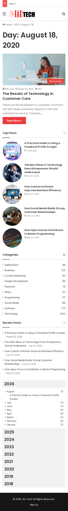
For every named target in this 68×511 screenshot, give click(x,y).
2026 (9, 384)
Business (10, 270)
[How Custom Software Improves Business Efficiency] (12, 194)
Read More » (14, 120)
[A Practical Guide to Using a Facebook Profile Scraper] (12, 151)
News (8, 292)
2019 (8, 476)
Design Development (16, 281)
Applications (11, 264)
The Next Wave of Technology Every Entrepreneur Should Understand (43, 168)
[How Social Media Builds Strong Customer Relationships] (12, 216)
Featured (10, 286)
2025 (9, 432)
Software (10, 308)
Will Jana (9, 89)
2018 (8, 484)
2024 (9, 439)
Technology (11, 313)
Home (8, 24)
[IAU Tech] (23, 14)
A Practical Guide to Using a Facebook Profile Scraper (42, 145)
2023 (9, 447)
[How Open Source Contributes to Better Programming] (12, 238)
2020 (16, 24)
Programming (12, 297)
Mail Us (34, 504)
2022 (9, 454)
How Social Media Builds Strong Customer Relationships (44, 210)
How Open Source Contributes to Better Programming (43, 232)
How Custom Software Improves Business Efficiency (42, 188)
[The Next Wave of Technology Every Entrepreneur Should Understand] (12, 172)
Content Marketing (15, 275)
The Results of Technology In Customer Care (28, 96)
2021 (8, 461)
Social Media (12, 302)
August (25, 24)
